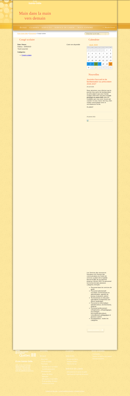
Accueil (16, 27)
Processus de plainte (98, 358)
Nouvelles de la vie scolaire (50, 366)
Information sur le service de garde (77, 372)
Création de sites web (52, 391)
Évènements (32, 33)
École (35, 2)
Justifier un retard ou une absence (102, 356)
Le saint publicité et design (65, 391)
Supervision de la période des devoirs (77, 374)
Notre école (44, 359)
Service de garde (65, 27)
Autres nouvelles (93, 330)
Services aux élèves (72, 359)
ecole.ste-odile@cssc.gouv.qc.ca (24, 370)
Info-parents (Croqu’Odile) (50, 379)
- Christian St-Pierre (78, 391)
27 (99, 64)
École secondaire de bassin (49, 381)
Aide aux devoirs (71, 364)
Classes (34, 27)
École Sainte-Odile (22, 33)
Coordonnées (96, 354)
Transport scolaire (72, 361)
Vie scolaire (44, 364)
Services (47, 27)
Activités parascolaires (48, 369)
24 (88, 64)
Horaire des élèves (47, 374)
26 (96, 64)
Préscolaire (45, 376)
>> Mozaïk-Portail (109, 27)
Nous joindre (85, 27)
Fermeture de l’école (48, 383)
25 (92, 64)
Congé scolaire (26, 55)
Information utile (46, 371)
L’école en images (46, 361)
